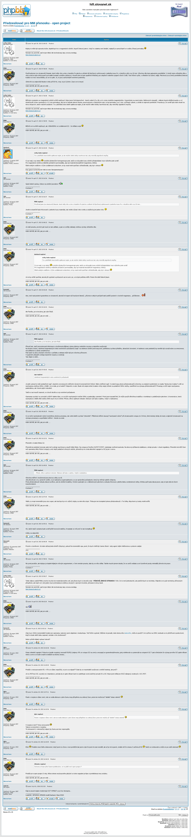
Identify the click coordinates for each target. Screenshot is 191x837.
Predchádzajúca (19, 26)
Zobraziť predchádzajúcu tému (156, 35)
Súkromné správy (101, 16)
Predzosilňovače (63, 31)
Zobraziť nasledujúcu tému (177, 35)
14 (34, 26)
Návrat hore (7, 64)
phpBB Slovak (95, 833)
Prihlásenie (114, 16)
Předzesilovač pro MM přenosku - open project (36, 23)
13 (31, 26)
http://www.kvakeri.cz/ (33, 55)
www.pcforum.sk (103, 833)
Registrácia (125, 14)
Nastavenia (88, 16)
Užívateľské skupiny (111, 14)
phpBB (92, 832)
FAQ (75, 14)
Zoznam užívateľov (95, 14)
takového (128, 633)
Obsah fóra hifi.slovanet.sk (46, 31)
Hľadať (83, 14)
